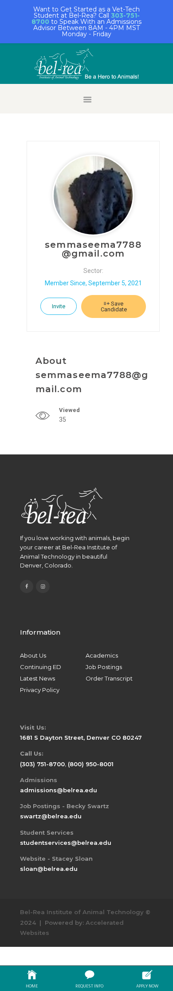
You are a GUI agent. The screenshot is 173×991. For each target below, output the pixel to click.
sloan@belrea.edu (49, 868)
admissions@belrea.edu (58, 790)
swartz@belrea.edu (51, 816)
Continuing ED (40, 666)
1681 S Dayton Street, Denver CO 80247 (81, 737)
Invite (58, 306)
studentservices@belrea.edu (65, 842)
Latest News (37, 678)
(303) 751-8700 (42, 764)
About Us (33, 655)
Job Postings (104, 666)
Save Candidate (114, 306)
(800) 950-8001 (91, 764)
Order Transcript (109, 678)
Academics (102, 655)
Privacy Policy (39, 689)
